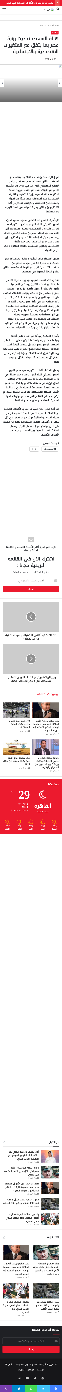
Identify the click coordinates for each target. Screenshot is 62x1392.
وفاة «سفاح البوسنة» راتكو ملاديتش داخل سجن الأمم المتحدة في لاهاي (21, 1171)
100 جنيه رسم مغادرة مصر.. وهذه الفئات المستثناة (19, 724)
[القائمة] (4, 11)
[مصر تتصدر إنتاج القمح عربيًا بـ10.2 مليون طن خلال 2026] (16, 747)
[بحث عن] (58, 11)
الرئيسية (52, 26)
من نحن (30, 1370)
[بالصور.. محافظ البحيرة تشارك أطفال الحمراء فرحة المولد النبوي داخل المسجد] (50, 1219)
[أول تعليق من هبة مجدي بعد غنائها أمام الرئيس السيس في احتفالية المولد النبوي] (50, 1156)
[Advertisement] (31, 137)
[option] (31, 83)
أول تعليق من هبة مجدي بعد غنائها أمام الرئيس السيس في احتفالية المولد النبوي (23, 1155)
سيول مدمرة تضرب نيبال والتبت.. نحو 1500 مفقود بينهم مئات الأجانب (21, 1201)
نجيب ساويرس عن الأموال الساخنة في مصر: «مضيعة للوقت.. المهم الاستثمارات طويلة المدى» (46, 726)
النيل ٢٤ (8, 1364)
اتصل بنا (21, 1370)
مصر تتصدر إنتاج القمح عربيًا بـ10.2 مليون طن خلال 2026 (16, 761)
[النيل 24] (49, 9)
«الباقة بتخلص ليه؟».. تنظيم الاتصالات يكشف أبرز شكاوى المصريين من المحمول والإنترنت (47, 763)
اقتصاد (43, 26)
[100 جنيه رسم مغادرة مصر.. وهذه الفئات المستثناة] (16, 710)
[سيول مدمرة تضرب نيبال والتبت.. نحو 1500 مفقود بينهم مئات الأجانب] (50, 1204)
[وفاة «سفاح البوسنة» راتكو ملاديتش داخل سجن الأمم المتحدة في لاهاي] (50, 1172)
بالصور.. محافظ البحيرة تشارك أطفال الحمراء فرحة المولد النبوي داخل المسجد (22, 1218)
